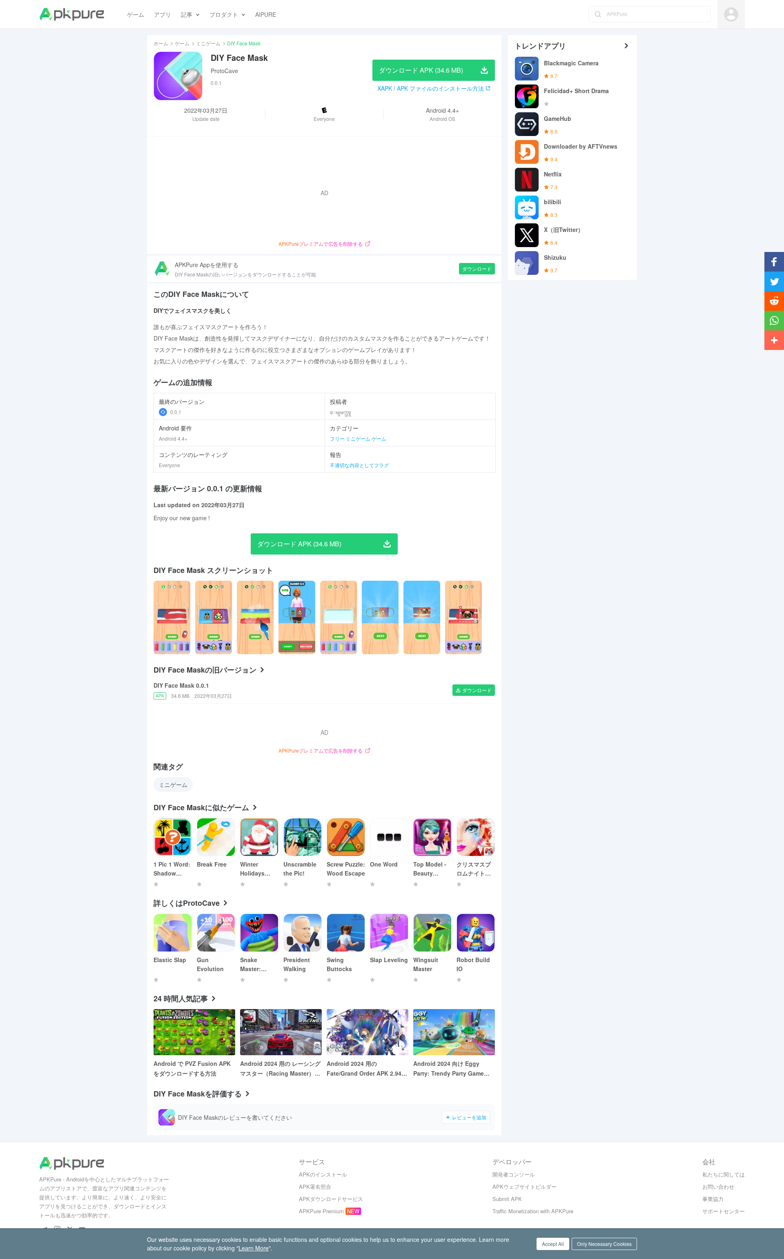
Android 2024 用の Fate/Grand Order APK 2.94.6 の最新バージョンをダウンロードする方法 (367, 1068)
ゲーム (182, 43)
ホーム (161, 43)
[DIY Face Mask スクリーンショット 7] (463, 617)
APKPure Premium (321, 1211)
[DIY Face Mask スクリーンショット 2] (255, 617)
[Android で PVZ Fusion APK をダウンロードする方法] (194, 1032)
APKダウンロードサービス (331, 1199)
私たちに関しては (723, 1174)
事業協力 (713, 1199)
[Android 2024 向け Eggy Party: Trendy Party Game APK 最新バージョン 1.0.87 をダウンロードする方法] (454, 1032)
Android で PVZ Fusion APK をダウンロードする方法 (192, 1068)
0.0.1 (175, 411)
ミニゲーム (208, 43)
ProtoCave (224, 71)
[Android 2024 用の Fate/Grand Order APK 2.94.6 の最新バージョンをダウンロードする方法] (367, 1032)
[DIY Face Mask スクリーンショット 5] (380, 617)
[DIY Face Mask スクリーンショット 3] (296, 617)
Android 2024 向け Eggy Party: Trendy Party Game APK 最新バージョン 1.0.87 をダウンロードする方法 (452, 1068)
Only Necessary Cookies (604, 1243)
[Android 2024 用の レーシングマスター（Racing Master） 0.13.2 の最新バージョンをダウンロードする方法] (281, 1032)
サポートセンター (723, 1211)
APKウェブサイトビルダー (524, 1186)
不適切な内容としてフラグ (359, 464)
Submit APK (507, 1199)
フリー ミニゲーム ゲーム (358, 438)
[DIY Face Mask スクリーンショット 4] (338, 617)
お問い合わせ (718, 1186)
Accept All (553, 1243)
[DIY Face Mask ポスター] (172, 617)
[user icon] (731, 14)
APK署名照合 (315, 1186)
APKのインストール (323, 1174)
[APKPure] (71, 14)
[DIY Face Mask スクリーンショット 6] (421, 617)
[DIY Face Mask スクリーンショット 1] (213, 617)
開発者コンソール (513, 1174)
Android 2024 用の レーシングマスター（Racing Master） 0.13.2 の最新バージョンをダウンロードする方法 (280, 1068)
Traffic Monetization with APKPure (532, 1211)
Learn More (253, 1248)
